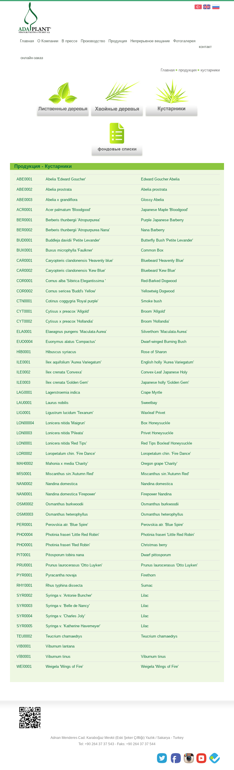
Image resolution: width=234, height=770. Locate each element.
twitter (164, 758)
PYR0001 (24, 575)
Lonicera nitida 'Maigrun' (65, 423)
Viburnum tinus (58, 656)
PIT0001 (24, 555)
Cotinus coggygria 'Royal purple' (72, 301)
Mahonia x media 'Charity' (67, 463)
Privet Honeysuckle (157, 433)
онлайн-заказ (32, 58)
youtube (201, 758)
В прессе (69, 41)
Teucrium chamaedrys (64, 636)
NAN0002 (24, 484)
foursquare (214, 758)
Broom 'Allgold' (153, 311)
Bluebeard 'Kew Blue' (158, 270)
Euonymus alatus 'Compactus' (71, 341)
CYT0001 (24, 311)
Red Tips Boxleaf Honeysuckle (166, 443)
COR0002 (25, 291)
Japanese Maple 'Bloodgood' (164, 210)
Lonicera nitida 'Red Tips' (66, 443)
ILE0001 (23, 362)
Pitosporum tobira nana (65, 555)
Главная (27, 41)
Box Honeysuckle (155, 423)
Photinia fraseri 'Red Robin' (68, 545)
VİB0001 (24, 656)
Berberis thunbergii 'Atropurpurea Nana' (78, 230)
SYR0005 (24, 626)
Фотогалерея (184, 41)
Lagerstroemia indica (63, 392)
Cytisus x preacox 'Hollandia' (69, 321)
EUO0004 (25, 341)
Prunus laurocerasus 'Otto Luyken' (74, 565)
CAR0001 (24, 260)
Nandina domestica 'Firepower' (71, 494)
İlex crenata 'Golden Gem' (67, 382)
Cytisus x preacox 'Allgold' (67, 311)
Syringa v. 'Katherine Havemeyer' (73, 626)
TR (197, 7)
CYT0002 (24, 321)
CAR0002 (24, 270)
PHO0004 (25, 534)
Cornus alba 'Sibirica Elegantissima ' (76, 281)
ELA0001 (24, 331)
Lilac (145, 595)
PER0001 (24, 524)
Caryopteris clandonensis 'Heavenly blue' (79, 260)
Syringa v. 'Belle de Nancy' (68, 606)
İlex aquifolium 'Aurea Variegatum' (73, 362)
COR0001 (25, 281)
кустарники (210, 70)
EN (207, 7)
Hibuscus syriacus (61, 352)
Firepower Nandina (156, 494)
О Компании (47, 41)
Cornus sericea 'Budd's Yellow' (71, 291)
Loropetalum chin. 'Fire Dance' (70, 453)
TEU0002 (24, 636)
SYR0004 (24, 616)
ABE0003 (24, 200)
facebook (176, 758)
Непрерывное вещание (150, 41)
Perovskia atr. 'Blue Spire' (67, 524)
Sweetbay (149, 403)
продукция (188, 70)
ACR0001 (24, 210)
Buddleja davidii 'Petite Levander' (73, 240)
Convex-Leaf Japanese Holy (164, 372)
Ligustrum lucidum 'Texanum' (69, 413)
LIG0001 (24, 413)
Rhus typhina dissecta (64, 585)
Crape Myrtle (151, 392)
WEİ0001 (24, 666)
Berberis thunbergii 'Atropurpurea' (73, 220)
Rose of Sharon (154, 352)
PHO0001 (25, 545)
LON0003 (24, 433)
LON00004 (25, 423)
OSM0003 (25, 514)
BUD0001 (24, 240)
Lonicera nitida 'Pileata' (64, 433)
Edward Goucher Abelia (160, 179)
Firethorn (148, 575)
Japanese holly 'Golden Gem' (165, 382)
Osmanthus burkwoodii (64, 504)
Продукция (117, 41)
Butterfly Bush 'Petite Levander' (167, 240)
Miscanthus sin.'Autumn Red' (70, 474)
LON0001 (24, 443)
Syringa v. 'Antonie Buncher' (69, 595)
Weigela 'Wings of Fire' (64, 666)
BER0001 (24, 220)
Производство (93, 41)
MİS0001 (24, 474)
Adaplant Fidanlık (33, 18)
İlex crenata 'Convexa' (64, 372)
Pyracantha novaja (61, 575)
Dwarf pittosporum (156, 555)
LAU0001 (24, 403)
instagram (189, 758)
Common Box (152, 250)
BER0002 (24, 230)
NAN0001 (24, 494)
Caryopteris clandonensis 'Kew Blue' (75, 270)
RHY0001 (24, 585)
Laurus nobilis (57, 403)
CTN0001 (24, 301)
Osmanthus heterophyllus (67, 514)
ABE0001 (24, 179)
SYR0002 (24, 595)
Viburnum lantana (60, 646)
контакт (205, 47)
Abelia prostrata (59, 189)
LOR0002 (24, 453)
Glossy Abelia (152, 200)
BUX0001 (24, 250)
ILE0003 (23, 382)
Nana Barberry (153, 230)
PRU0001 (24, 565)
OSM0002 (25, 504)
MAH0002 (25, 463)
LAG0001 (24, 392)
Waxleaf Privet (153, 413)
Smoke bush (151, 301)
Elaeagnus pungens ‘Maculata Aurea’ (76, 331)
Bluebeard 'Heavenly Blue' (162, 260)
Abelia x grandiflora (61, 200)
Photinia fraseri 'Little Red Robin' (72, 534)
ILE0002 (23, 372)
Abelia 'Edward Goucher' (66, 179)
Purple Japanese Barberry (162, 220)
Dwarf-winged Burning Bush (163, 341)
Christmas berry (154, 545)
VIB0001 (24, 646)
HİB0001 (24, 352)
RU (216, 7)
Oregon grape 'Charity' (159, 463)
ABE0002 (24, 189)
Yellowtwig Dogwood (157, 291)
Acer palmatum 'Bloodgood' (68, 210)
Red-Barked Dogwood (159, 281)
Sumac (147, 585)
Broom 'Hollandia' (155, 321)
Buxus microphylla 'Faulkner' (69, 250)
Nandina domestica (61, 484)
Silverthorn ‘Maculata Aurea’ (164, 331)
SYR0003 (24, 606)
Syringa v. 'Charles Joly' (65, 616)
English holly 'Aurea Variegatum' (167, 362)
